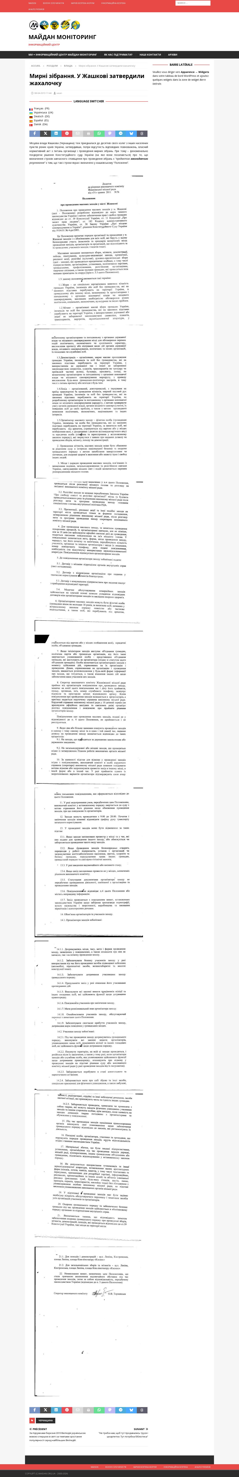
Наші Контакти (150, 54)
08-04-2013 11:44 (42, 93)
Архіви (172, 54)
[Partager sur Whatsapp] (99, 134)
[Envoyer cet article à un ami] (77, 134)
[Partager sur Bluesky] (131, 134)
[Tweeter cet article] (45, 134)
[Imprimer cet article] (88, 134)
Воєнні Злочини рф (53, 3)
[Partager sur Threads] (142, 134)
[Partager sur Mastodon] (110, 134)
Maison (32, 3)
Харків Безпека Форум (82, 3)
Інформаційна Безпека (113, 3)
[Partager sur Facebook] (34, 134)
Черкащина (45, 1420)
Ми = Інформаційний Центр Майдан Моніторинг (63, 54)
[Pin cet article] (67, 134)
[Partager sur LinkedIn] (56, 134)
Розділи (52, 65)
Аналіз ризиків (36, 9)
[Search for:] (192, 2)
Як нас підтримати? (118, 54)
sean (59, 93)
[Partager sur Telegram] (120, 134)
